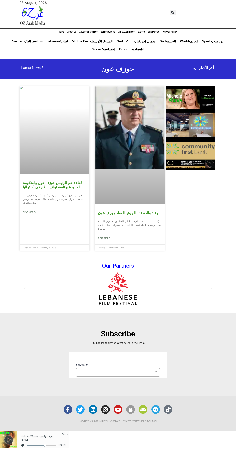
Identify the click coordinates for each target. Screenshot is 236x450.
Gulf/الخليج (167, 41)
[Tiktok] (168, 409)
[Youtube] (118, 409)
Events (141, 32)
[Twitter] (80, 409)
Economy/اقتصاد (131, 49)
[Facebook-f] (68, 409)
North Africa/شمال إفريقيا (136, 41)
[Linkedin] (93, 409)
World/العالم (189, 41)
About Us (71, 32)
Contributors (108, 32)
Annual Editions (126, 32)
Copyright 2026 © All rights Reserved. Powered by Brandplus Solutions (118, 421)
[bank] (190, 169)
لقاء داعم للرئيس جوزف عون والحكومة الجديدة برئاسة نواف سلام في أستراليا (52, 185)
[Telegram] (155, 409)
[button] (173, 12)
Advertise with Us (88, 32)
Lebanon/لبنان (57, 41)
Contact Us (153, 32)
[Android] (143, 409)
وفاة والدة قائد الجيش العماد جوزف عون (128, 213)
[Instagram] (105, 409)
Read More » (29, 212)
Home (61, 32)
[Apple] (130, 409)
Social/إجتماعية (103, 49)
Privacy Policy (170, 32)
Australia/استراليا (25, 41)
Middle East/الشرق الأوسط (92, 41)
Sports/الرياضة (213, 41)
